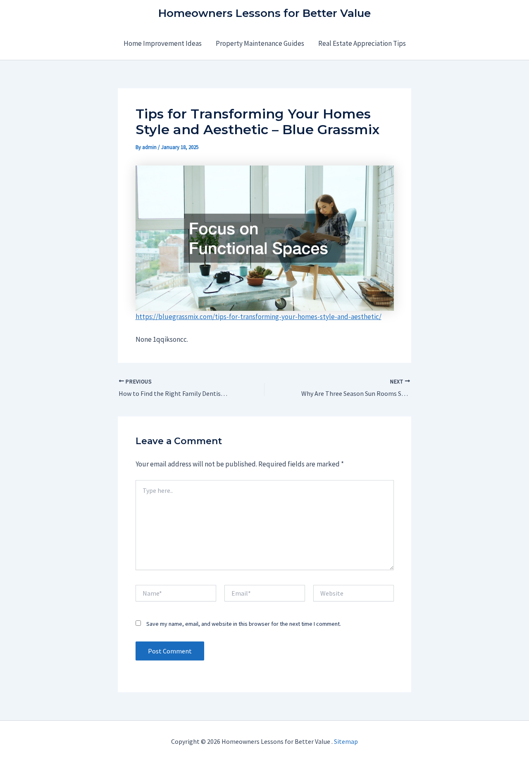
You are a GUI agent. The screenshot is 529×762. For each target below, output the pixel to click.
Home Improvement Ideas (163, 43)
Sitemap (346, 741)
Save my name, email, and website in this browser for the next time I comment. (243, 623)
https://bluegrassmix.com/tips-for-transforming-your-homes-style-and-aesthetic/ (258, 316)
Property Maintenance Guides (260, 43)
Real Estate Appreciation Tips (362, 43)
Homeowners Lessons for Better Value (264, 13)
